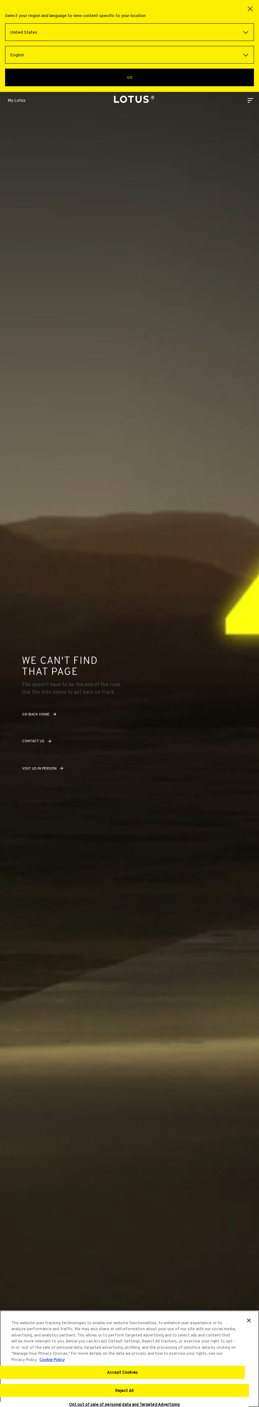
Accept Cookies (122, 1372)
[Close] (249, 1320)
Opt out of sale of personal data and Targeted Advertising (124, 1404)
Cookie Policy (52, 1360)
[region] (129, 1358)
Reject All (124, 1390)
